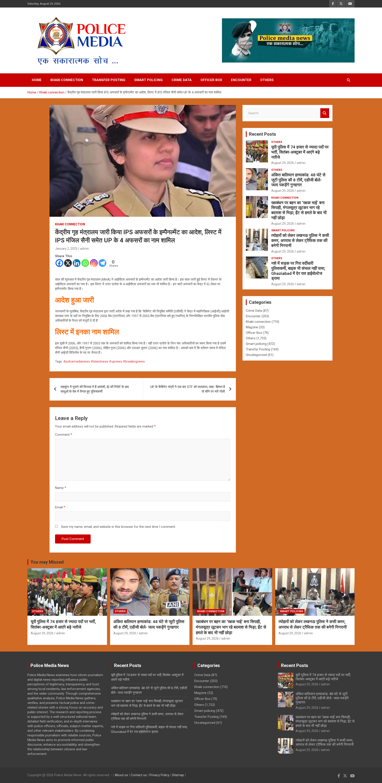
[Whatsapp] (85, 263)
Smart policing (148, 80)
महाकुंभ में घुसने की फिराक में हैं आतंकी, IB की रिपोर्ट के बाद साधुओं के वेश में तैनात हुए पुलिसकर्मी (95, 389)
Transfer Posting (108, 80)
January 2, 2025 (66, 248)
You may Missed (47, 562)
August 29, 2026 (282, 163)
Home (37, 80)
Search (324, 113)
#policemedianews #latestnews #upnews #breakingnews (104, 361)
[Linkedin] (76, 263)
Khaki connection (66, 80)
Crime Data (182, 80)
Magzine (252, 327)
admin (84, 248)
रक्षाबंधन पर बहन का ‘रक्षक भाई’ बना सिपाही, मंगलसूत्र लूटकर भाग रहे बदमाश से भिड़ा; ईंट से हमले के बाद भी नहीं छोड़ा (299, 210)
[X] (68, 263)
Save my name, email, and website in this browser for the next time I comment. (118, 527)
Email (60, 507)
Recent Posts (262, 134)
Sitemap (178, 775)
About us (121, 775)
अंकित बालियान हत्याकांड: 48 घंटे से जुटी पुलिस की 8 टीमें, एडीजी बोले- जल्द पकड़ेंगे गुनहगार (298, 180)
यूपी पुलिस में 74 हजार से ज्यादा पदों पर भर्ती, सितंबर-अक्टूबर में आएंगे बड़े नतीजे (300, 152)
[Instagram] (94, 263)
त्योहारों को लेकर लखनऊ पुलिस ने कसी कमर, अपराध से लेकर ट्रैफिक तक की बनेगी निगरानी (300, 240)
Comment (63, 435)
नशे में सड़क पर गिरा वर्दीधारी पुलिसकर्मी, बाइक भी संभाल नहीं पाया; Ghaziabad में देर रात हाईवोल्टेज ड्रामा (298, 271)
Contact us (139, 775)
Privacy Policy (159, 775)
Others (267, 80)
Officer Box (211, 80)
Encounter (241, 80)
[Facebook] (59, 263)
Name (60, 488)
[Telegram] (102, 263)
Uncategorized (256, 355)
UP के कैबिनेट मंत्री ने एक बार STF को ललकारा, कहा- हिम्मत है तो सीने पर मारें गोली (187, 389)
